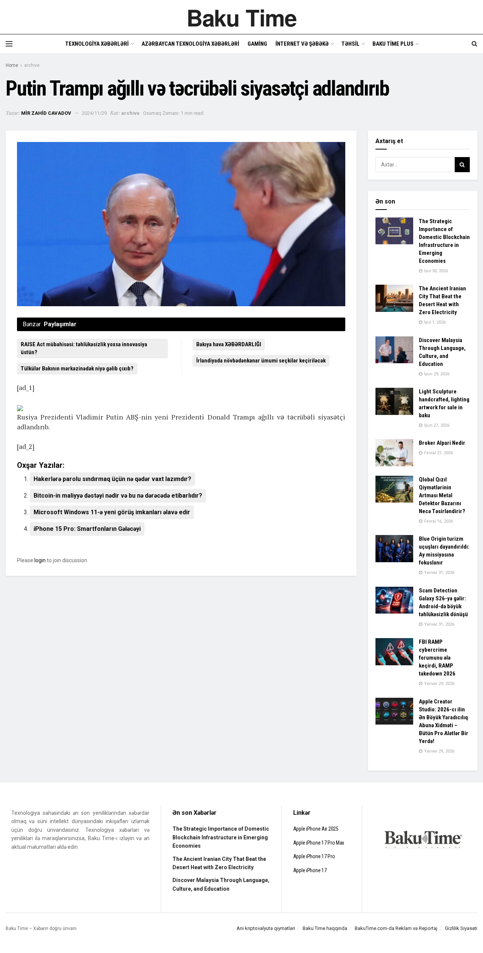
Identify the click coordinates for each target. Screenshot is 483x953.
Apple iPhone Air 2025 (315, 829)
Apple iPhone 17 (310, 870)
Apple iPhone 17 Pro (314, 856)
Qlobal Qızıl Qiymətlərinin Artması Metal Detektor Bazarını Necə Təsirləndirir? (442, 495)
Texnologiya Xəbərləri (97, 43)
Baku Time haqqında (325, 928)
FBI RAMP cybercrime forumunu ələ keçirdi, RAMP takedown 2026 (437, 657)
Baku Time (241, 17)
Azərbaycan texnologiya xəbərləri (190, 43)
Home (12, 65)
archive (32, 65)
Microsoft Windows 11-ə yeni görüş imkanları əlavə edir (112, 512)
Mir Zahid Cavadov (46, 113)
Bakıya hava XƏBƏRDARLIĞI (228, 344)
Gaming (257, 43)
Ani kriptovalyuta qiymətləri (266, 928)
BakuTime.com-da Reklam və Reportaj (396, 928)
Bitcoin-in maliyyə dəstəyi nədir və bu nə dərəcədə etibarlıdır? (118, 495)
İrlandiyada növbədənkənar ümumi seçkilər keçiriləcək (261, 360)
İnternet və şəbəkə (302, 43)
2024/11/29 (94, 113)
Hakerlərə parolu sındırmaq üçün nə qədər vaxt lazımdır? (112, 479)
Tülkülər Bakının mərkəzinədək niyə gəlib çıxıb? (77, 368)
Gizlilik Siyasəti (461, 928)
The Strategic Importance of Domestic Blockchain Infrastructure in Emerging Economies (220, 837)
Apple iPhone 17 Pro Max (319, 843)
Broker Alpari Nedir (442, 442)
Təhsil (350, 43)
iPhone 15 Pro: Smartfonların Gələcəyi (87, 528)
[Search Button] (462, 164)
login (40, 560)
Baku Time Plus (393, 43)
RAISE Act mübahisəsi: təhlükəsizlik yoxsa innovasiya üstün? (84, 348)
